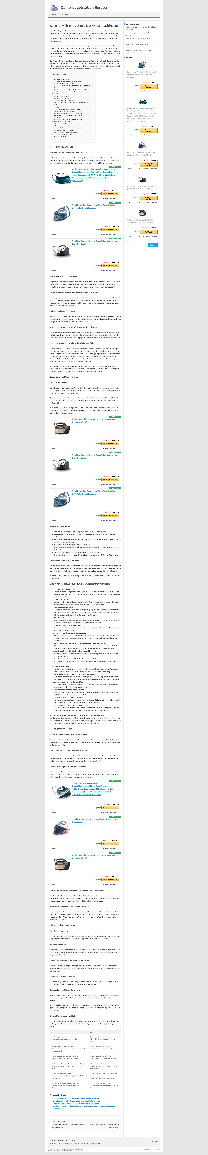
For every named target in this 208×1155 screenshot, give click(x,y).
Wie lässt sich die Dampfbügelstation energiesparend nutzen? (76, 1103)
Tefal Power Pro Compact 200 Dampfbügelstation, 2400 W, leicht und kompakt (141, 74)
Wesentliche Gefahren (63, 96)
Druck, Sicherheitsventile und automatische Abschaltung (73, 85)
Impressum (154, 1141)
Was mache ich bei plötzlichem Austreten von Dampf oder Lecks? (73, 116)
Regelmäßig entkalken (63, 123)
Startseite (53, 15)
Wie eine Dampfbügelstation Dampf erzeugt (69, 81)
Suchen (128, 242)
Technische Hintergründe (61, 79)
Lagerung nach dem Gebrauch (65, 130)
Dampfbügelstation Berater (84, 7)
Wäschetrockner (55, 1143)
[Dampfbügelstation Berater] (53, 12)
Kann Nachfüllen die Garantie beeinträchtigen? (70, 119)
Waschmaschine (95, 1143)
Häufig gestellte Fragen (61, 107)
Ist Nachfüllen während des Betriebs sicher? (69, 109)
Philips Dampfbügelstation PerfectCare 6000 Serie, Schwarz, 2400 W (141, 221)
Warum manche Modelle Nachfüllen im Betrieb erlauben (73, 89)
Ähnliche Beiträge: (62, 136)
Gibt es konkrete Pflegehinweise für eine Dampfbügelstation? (76, 1098)
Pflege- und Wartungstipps (62, 121)
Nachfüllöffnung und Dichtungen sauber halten (71, 128)
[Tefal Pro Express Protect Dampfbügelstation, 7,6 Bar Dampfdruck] (142, 145)
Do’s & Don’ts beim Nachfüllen (63, 134)
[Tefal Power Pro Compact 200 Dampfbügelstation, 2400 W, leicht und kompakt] (142, 65)
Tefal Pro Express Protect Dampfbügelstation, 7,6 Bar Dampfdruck (141, 153)
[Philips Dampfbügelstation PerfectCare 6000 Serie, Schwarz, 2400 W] (142, 213)
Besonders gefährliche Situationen (67, 100)
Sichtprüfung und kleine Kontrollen (67, 132)
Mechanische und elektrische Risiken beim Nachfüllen (72, 91)
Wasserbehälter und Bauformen (66, 83)
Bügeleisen (65, 1143)
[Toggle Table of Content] (91, 75)
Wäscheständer (75, 1143)
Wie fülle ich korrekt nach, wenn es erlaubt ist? (70, 111)
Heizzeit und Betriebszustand (65, 87)
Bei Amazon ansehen (110, 194)
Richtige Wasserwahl (63, 126)
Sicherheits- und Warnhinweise (63, 94)
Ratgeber (65, 15)
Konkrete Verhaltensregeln (64, 98)
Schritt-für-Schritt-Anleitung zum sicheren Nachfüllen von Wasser (71, 103)
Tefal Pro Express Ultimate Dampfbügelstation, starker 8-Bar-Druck (141, 187)
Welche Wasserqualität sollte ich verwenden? (70, 113)
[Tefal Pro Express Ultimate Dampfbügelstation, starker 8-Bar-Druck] (142, 179)
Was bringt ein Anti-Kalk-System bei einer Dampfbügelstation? (77, 1101)
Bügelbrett (85, 1143)
